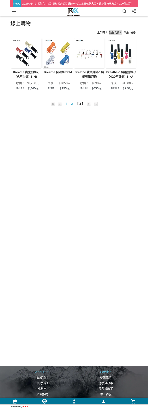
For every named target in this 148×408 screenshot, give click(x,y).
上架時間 (102, 32)
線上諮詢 (44, 405)
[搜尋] (124, 11)
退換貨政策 (106, 383)
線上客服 (106, 394)
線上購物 (14, 405)
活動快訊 (42, 383)
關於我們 (42, 377)
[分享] (134, 11)
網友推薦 (42, 394)
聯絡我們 (106, 377)
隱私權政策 (106, 388)
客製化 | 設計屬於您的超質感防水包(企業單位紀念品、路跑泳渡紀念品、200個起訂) (85, 3)
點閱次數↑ (115, 32)
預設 (126, 32)
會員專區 (103, 405)
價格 (133, 32)
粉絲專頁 (74, 405)
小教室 (42, 388)
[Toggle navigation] (14, 11)
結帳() (133, 405)
